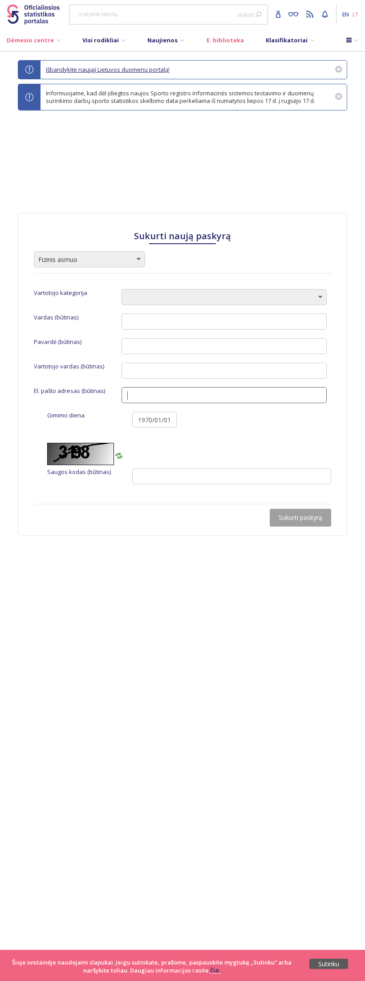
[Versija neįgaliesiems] (295, 13)
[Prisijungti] (279, 13)
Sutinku (328, 964)
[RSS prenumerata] (311, 13)
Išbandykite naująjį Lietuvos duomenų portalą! (108, 69)
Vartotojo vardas (69, 366)
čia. (215, 970)
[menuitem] (34, 42)
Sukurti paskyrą (300, 517)
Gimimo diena (66, 415)
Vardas (56, 317)
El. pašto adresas (69, 391)
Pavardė (57, 342)
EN (345, 14)
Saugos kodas (79, 472)
